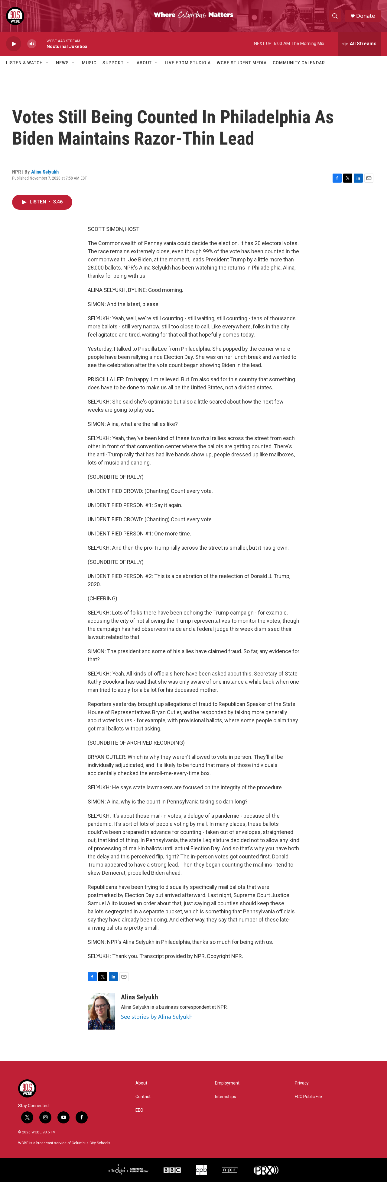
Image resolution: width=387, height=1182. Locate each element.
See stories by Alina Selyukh (157, 1016)
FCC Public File (308, 1096)
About (144, 62)
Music (89, 62)
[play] (13, 43)
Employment (227, 1083)
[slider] (41, 43)
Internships (225, 1096)
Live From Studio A (188, 62)
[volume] (32, 44)
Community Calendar (299, 62)
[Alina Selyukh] (101, 1011)
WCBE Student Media (242, 62)
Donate (365, 16)
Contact (143, 1096)
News (62, 62)
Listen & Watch (24, 62)
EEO (139, 1110)
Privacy (302, 1083)
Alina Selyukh (45, 172)
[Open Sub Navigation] (47, 62)
